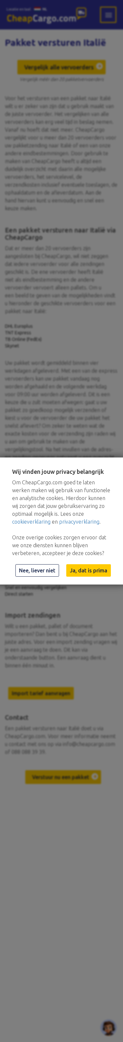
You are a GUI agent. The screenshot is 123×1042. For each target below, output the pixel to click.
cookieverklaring (31, 522)
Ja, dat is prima (88, 570)
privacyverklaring (79, 522)
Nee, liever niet (37, 570)
